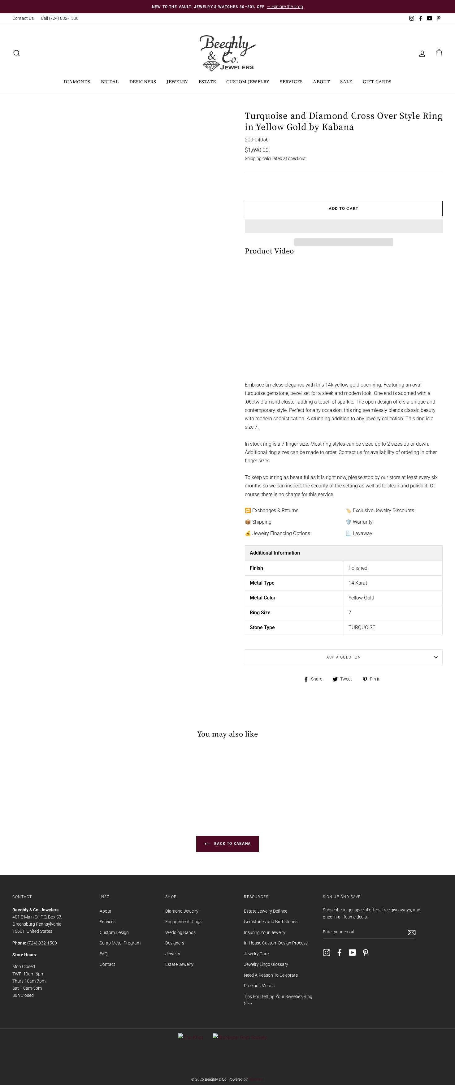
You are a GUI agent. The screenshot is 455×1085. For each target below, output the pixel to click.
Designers (142, 81)
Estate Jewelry (179, 964)
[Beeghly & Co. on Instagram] (326, 952)
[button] (344, 226)
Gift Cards (377, 81)
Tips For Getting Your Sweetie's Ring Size (278, 1000)
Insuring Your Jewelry (264, 932)
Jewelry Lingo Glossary (266, 964)
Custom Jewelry (247, 81)
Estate (207, 81)
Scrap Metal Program (120, 942)
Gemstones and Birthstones (270, 921)
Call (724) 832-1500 (60, 18)
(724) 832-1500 (42, 942)
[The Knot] (190, 1037)
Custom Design (114, 932)
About (321, 81)
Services (291, 81)
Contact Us (23, 18)
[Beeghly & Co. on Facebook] (339, 952)
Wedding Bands (180, 932)
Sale (346, 81)
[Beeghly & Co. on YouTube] (352, 952)
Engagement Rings (183, 921)
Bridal (110, 81)
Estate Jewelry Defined (266, 911)
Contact (107, 964)
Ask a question (344, 657)
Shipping (253, 158)
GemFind (256, 1079)
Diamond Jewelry (181, 911)
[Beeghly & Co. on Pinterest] (365, 952)
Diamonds (77, 81)
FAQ (103, 953)
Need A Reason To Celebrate (271, 975)
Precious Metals (259, 985)
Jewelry (177, 81)
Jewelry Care (256, 953)
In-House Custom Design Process (276, 942)
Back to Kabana (232, 844)
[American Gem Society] (240, 1037)
